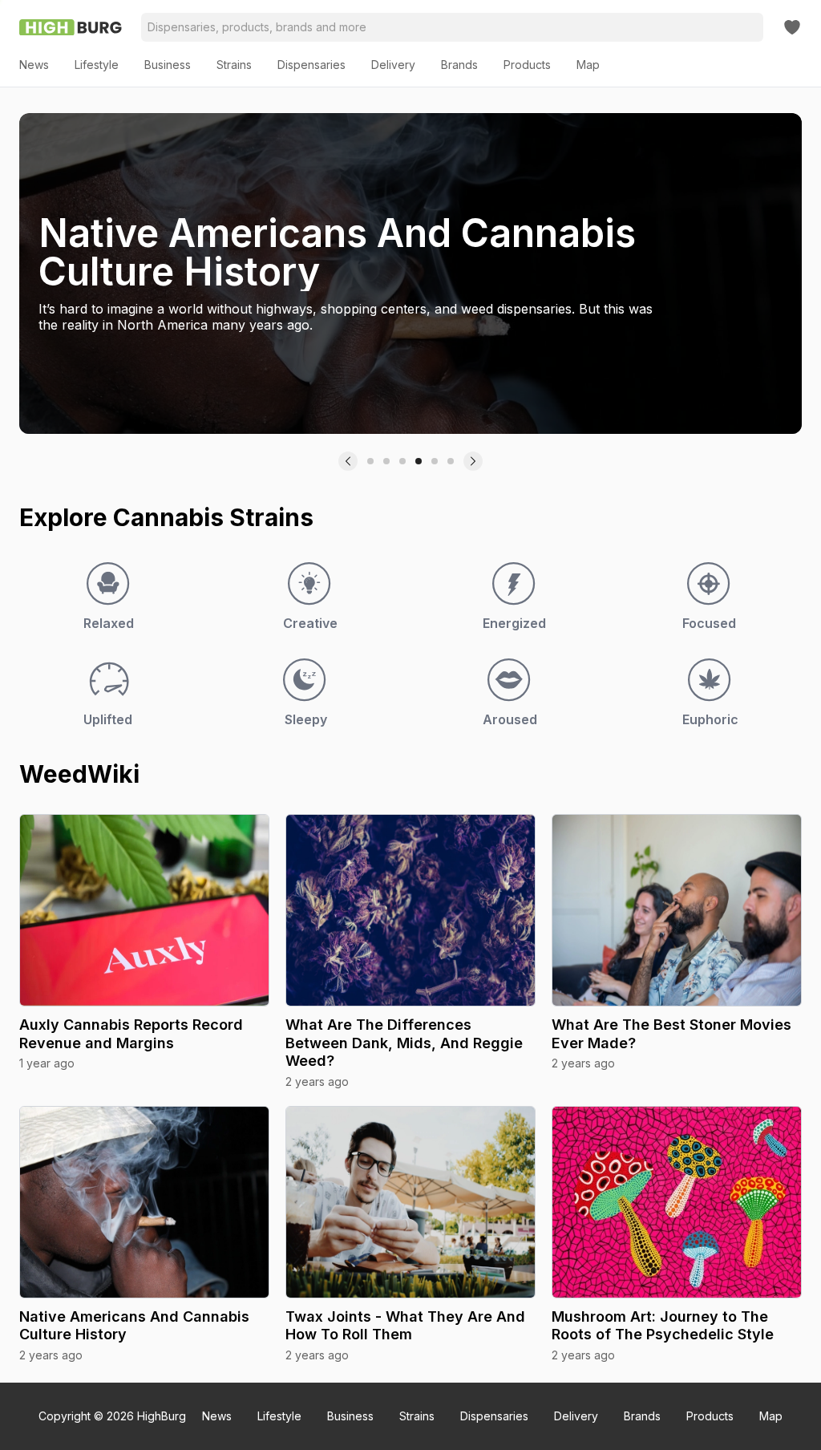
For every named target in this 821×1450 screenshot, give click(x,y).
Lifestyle (279, 1416)
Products (710, 1416)
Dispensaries (494, 1416)
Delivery (576, 1416)
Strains (417, 1416)
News (217, 1416)
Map (771, 1416)
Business (350, 1416)
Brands (642, 1416)
